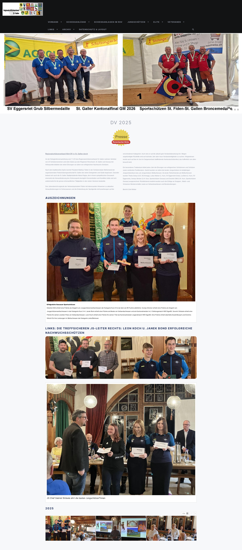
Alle (183, 513)
